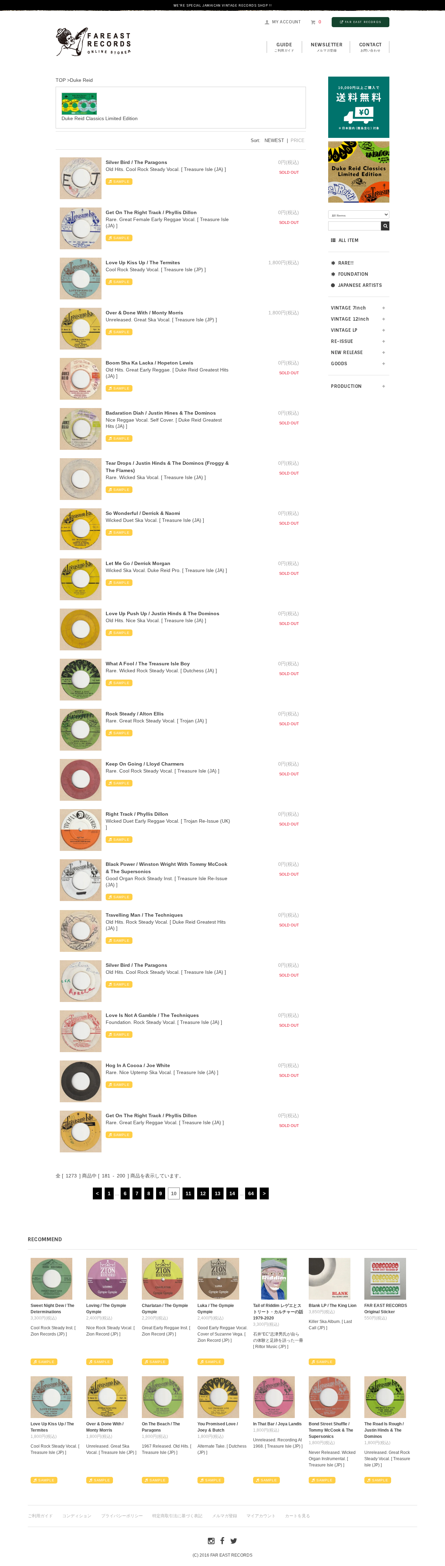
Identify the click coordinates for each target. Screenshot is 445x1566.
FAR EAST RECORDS (363, 22)
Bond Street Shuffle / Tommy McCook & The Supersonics (331, 1430)
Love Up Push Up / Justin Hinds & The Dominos (162, 613)
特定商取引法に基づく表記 (177, 1515)
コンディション (76, 1515)
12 (203, 1193)
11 (188, 1193)
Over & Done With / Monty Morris (144, 312)
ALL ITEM (349, 240)
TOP (61, 80)
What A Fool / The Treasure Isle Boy (148, 663)
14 (232, 1193)
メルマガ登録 (224, 1515)
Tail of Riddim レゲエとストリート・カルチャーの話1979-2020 (278, 1312)
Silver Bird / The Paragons (136, 162)
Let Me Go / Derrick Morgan (138, 563)
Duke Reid (81, 80)
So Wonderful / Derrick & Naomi (143, 513)
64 (251, 1193)
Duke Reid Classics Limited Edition (100, 118)
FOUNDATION (353, 274)
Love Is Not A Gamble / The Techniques (152, 1015)
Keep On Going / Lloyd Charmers (145, 764)
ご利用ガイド (40, 1515)
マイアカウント (261, 1515)
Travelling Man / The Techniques (144, 915)
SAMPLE (121, 181)
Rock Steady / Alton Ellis (135, 714)
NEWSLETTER (326, 47)
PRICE (298, 140)
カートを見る (297, 1515)
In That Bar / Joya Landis (277, 1424)
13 (217, 1193)
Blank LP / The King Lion (332, 1305)
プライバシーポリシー (122, 1515)
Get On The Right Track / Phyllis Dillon (151, 212)
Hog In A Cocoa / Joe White (138, 1065)
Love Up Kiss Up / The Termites (143, 262)
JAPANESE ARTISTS (360, 285)
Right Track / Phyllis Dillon (137, 814)
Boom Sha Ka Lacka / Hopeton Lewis (149, 363)
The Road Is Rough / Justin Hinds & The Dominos (384, 1430)
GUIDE (284, 47)
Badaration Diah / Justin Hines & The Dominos (161, 413)
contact (370, 47)
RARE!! (346, 263)
